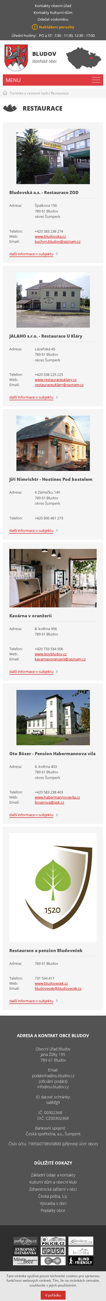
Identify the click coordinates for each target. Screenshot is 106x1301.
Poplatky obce (53, 1210)
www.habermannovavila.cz (57, 797)
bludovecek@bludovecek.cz (58, 988)
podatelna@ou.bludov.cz (53, 1075)
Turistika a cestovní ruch (29, 93)
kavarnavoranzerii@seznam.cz (60, 659)
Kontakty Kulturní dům (53, 12)
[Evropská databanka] (25, 1253)
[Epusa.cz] (53, 1253)
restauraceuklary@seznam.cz (59, 384)
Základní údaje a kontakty (53, 1175)
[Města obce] (25, 1263)
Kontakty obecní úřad (53, 5)
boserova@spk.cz (49, 802)
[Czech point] (53, 1263)
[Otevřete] (81, 1244)
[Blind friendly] (81, 1263)
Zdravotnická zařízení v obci (53, 1189)
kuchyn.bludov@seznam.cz (58, 241)
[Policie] (53, 1244)
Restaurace (60, 93)
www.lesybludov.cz (51, 653)
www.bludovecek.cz (51, 983)
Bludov (44, 54)
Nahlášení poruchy (56, 27)
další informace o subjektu (31, 253)
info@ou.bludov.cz (53, 1086)
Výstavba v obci (53, 1203)
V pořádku (53, 1295)
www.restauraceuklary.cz (56, 379)
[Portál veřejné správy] (25, 1244)
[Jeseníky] (81, 1253)
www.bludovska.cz (50, 236)
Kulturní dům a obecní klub (53, 1182)
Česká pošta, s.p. (53, 1196)
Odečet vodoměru (53, 19)
